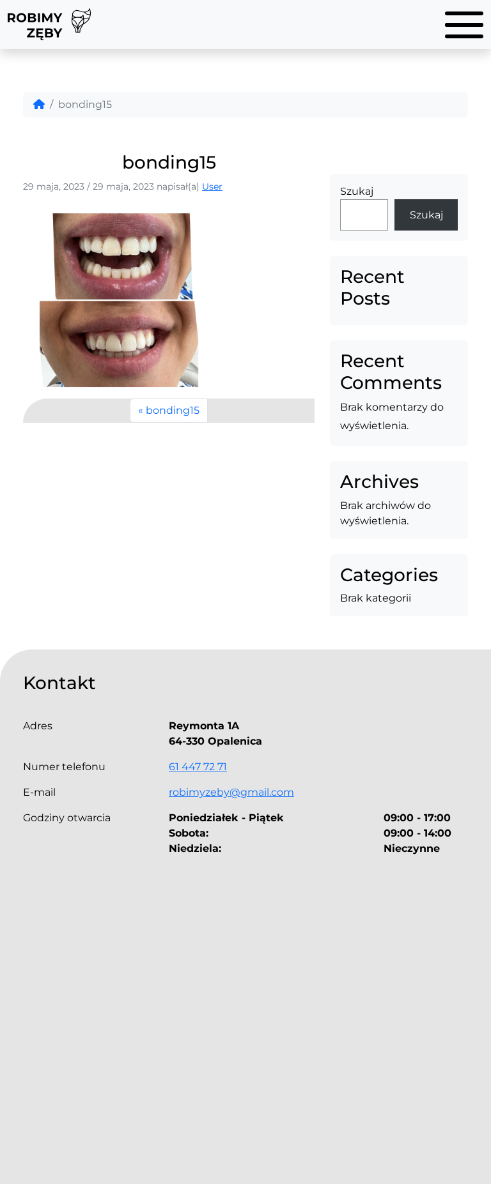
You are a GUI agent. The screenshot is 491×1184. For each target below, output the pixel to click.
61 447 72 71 (198, 767)
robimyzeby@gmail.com (231, 792)
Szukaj (356, 191)
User (212, 186)
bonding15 (172, 410)
